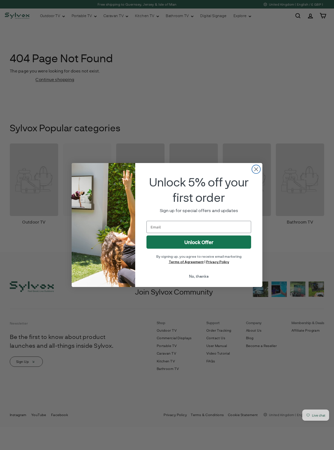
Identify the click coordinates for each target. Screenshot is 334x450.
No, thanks (199, 276)
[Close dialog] (256, 169)
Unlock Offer (198, 242)
